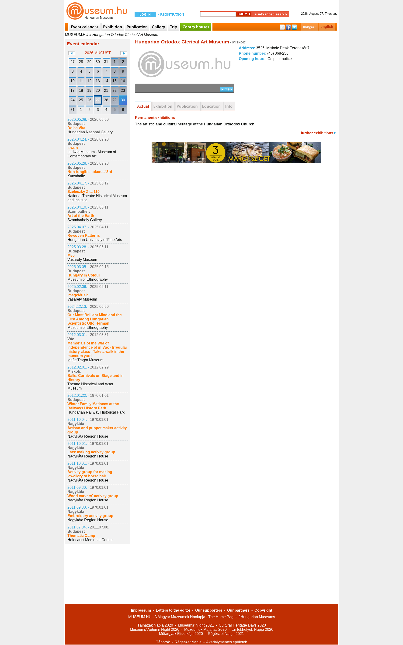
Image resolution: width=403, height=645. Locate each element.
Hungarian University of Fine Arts (94, 240)
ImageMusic (78, 295)
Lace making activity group (91, 452)
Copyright (263, 610)
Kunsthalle (76, 176)
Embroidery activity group (90, 516)
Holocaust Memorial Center (90, 540)
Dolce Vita (76, 128)
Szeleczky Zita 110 (83, 192)
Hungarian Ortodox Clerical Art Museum (125, 35)
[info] (229, 106)
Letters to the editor (173, 610)
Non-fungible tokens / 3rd (89, 172)
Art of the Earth (80, 216)
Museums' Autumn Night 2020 (154, 629)
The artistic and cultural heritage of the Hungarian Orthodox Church (194, 124)
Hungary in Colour (83, 275)
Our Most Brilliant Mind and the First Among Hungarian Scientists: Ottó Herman (94, 319)
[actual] (143, 106)
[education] (211, 106)
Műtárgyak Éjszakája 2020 (181, 634)
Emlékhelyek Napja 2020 (252, 629)
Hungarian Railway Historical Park (96, 412)
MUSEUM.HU (76, 35)
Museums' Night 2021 (196, 625)
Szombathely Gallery (84, 220)
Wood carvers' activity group (92, 496)
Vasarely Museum (82, 260)
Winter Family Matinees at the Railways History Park (93, 406)
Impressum (141, 610)
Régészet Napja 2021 (226, 634)
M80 (71, 255)
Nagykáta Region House (87, 436)
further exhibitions (317, 133)
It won (72, 148)
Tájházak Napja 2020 (155, 625)
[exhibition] (162, 106)
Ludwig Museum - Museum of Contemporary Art (91, 154)
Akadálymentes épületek (226, 642)
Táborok (163, 642)
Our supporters (208, 610)
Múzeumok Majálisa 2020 (205, 629)
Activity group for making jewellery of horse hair (89, 474)
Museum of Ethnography (87, 279)
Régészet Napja (188, 642)
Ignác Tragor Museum (85, 360)
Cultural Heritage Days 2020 (242, 625)
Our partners (238, 610)
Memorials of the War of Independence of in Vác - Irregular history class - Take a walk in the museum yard (97, 349)
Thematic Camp (81, 536)
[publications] (187, 106)
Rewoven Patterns (83, 235)
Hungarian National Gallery (90, 132)
